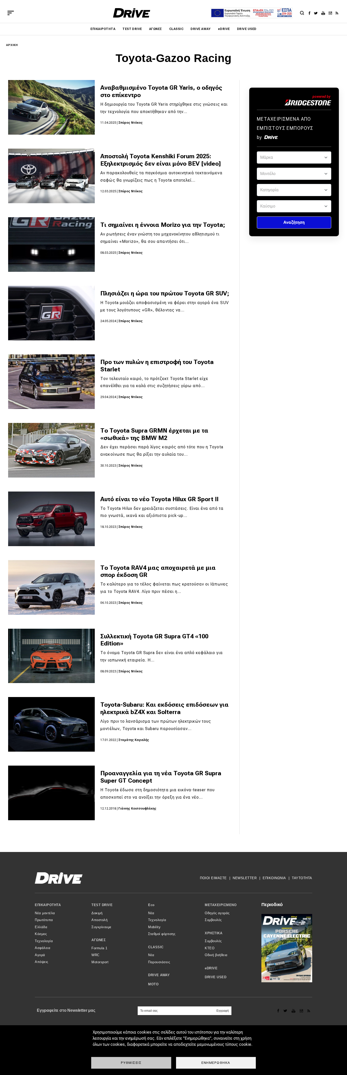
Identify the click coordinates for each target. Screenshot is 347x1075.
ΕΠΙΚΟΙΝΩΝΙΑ (274, 878)
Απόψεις (41, 962)
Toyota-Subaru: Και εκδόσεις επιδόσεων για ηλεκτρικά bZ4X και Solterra (164, 708)
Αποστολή (99, 920)
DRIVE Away (201, 29)
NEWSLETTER (245, 878)
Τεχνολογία (44, 941)
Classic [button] (156, 947)
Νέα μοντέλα (45, 913)
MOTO (153, 984)
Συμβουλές (213, 920)
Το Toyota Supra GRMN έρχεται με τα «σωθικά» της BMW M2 (154, 434)
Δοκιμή (96, 913)
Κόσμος (41, 934)
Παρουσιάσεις (159, 962)
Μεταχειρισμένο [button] (220, 905)
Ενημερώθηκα (215, 1063)
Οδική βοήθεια (216, 955)
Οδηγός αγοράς (217, 913)
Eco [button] (151, 905)
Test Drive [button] (102, 905)
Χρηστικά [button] (213, 933)
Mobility (154, 927)
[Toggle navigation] (10, 13)
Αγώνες (155, 29)
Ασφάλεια (42, 948)
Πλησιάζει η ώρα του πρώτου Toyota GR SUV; (164, 293)
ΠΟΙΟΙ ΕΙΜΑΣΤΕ (213, 878)
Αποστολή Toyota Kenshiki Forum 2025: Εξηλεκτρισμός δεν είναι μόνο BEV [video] (160, 160)
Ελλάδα (41, 927)
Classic (176, 29)
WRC (95, 955)
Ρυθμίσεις (131, 1063)
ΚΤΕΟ (209, 948)
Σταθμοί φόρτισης (161, 934)
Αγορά (40, 955)
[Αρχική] (131, 13)
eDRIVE (224, 29)
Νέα (151, 913)
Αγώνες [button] (98, 940)
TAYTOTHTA (302, 878)
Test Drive (132, 29)
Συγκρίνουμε (101, 927)
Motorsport (99, 962)
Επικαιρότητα (102, 29)
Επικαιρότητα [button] (48, 905)
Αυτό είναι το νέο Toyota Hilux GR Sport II (159, 499)
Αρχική (12, 45)
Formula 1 (99, 948)
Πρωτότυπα (44, 920)
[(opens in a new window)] (311, 13)
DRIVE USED (247, 29)
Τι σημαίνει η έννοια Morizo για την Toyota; (162, 224)
